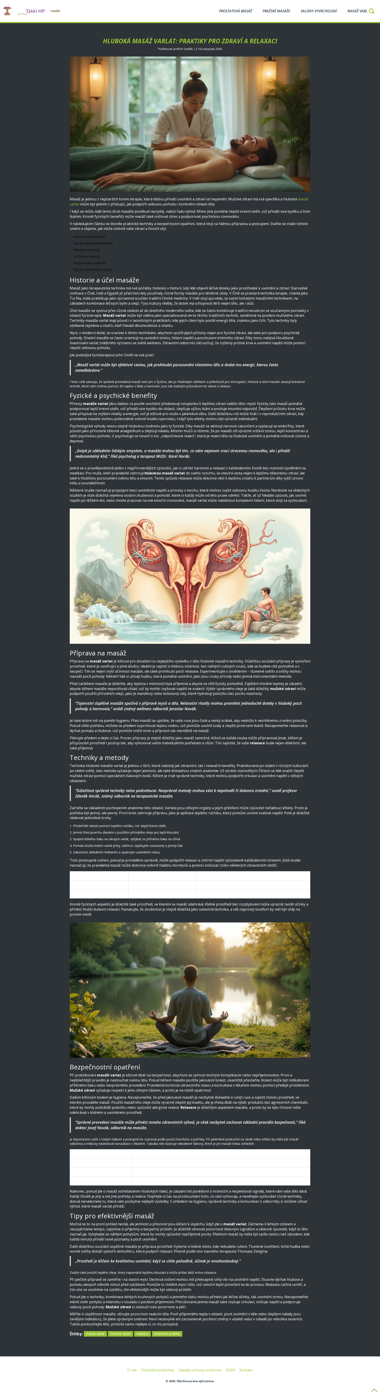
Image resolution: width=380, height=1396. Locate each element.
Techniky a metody (86, 256)
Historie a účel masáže (89, 236)
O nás (132, 1370)
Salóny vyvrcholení (319, 11)
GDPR (230, 1370)
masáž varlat (95, 1334)
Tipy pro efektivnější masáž (92, 269)
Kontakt (246, 1370)
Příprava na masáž (86, 250)
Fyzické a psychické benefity (93, 243)
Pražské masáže (276, 11)
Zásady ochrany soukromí (200, 1370)
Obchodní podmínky (157, 1370)
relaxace (142, 1334)
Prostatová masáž (235, 11)
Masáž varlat (359, 11)
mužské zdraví (120, 1334)
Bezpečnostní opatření (89, 263)
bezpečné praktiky (167, 1334)
